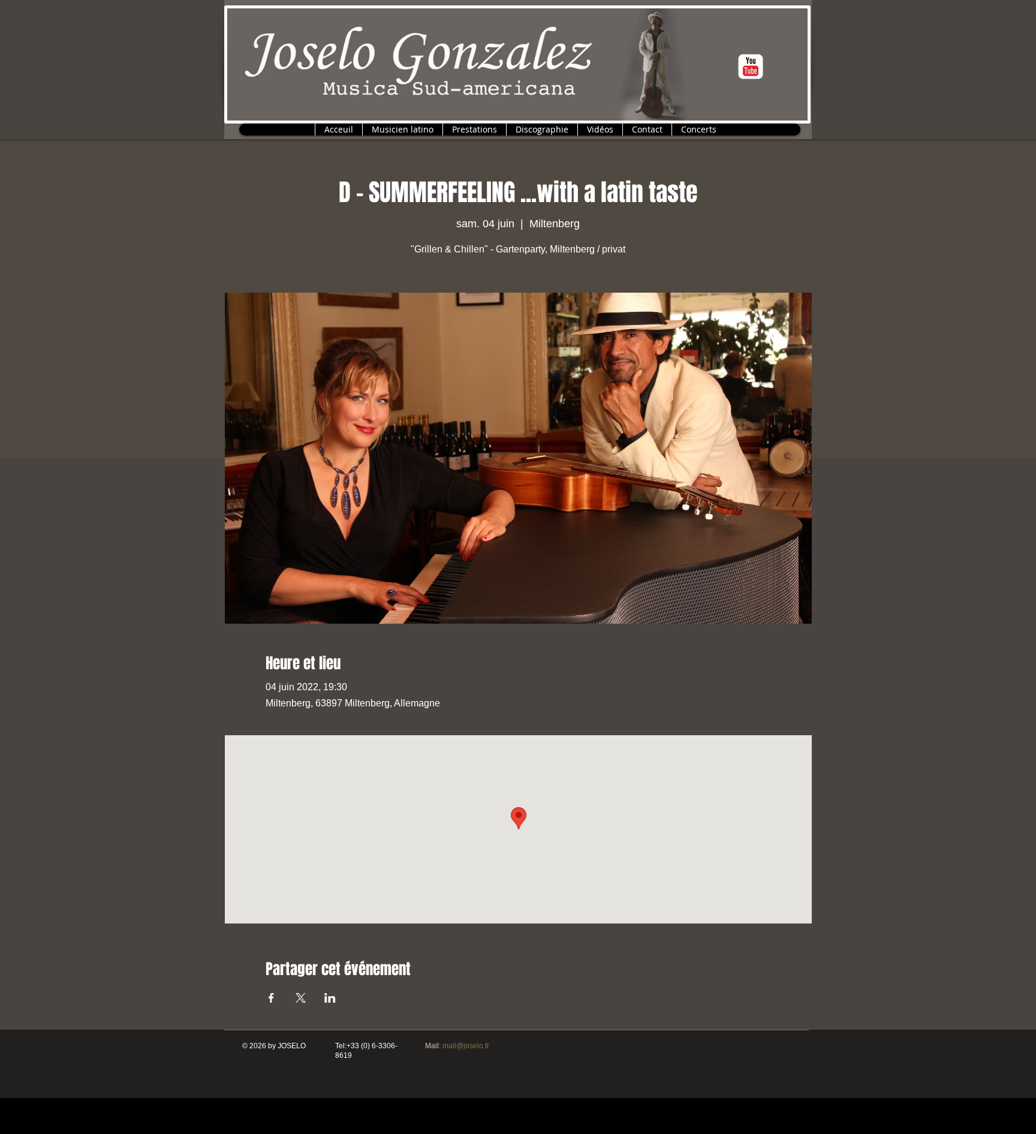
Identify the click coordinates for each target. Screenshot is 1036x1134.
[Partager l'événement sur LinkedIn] (330, 998)
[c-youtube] (750, 66)
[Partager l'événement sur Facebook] (271, 998)
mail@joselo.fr (465, 1046)
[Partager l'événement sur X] (300, 998)
